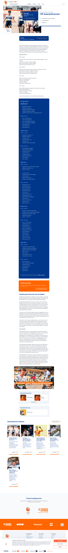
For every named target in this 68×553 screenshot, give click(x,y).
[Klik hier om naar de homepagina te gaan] (5, 3)
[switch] (27, 551)
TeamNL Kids (41, 536)
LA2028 (39, 4)
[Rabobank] (38, 524)
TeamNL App (34, 4)
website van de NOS (41, 275)
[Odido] (20, 524)
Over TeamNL (41, 535)
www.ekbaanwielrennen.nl (41, 288)
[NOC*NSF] (62, 524)
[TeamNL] (28, 510)
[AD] (51, 524)
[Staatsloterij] (7, 524)
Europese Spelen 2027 (29, 536)
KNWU (39, 363)
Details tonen (50, 551)
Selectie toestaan (60, 543)
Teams (52, 536)
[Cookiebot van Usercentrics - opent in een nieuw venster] (6, 551)
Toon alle (55, 421)
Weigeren (60, 546)
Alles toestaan (60, 540)
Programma (29, 4)
